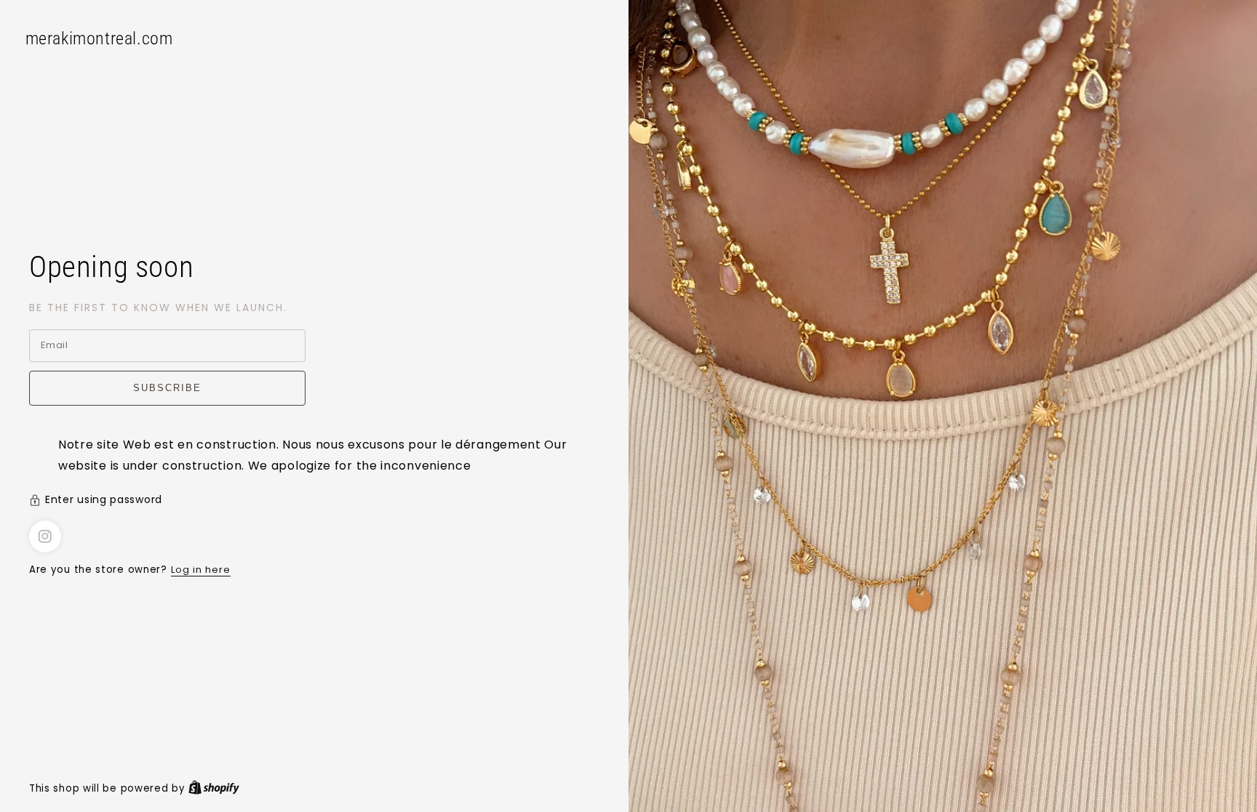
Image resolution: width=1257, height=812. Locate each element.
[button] (314, 501)
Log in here (201, 569)
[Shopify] (213, 788)
